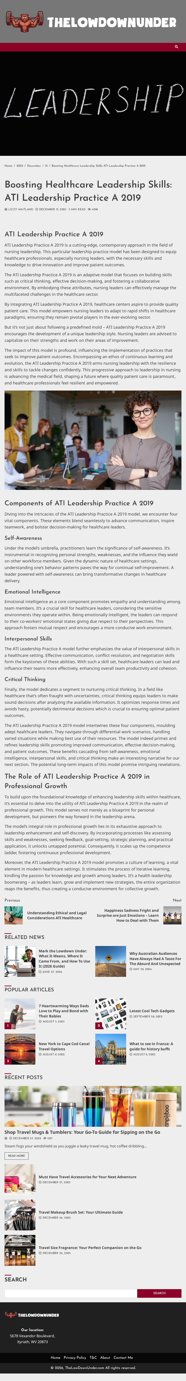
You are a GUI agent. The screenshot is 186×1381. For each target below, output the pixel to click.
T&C (93, 1358)
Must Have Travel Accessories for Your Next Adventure (20, 1179)
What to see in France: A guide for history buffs (110, 1049)
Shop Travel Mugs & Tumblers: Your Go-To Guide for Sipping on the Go (93, 1106)
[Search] (176, 47)
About (105, 1358)
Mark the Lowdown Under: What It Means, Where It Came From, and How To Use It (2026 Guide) (20, 961)
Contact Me (123, 1358)
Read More (16, 1156)
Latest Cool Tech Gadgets (110, 1013)
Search (16, 1280)
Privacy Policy (75, 1358)
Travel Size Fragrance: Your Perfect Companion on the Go (20, 1250)
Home (55, 1358)
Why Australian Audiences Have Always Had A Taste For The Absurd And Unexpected (110, 961)
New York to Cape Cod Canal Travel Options (20, 1049)
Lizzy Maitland (20, 209)
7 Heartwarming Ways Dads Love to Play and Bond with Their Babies (20, 1013)
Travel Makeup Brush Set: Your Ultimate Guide (20, 1215)
